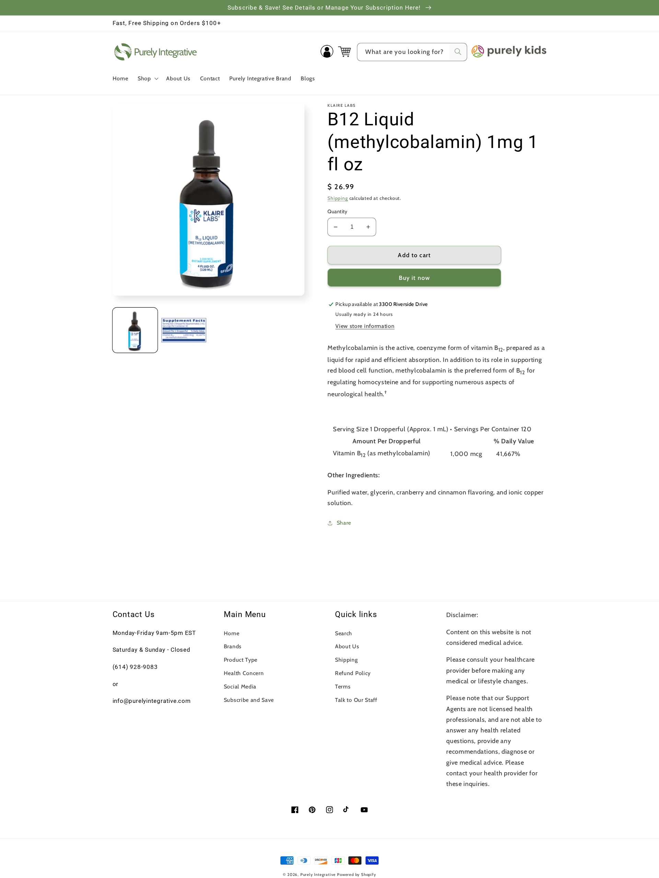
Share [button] (344, 522)
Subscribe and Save (249, 699)
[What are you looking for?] (458, 52)
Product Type (240, 659)
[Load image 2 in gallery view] (183, 330)
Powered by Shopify (356, 874)
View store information (364, 325)
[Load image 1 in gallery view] (135, 330)
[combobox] (412, 52)
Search (343, 633)
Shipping (337, 198)
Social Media (240, 686)
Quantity (337, 211)
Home (232, 633)
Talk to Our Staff (356, 699)
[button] (147, 78)
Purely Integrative (318, 874)
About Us (347, 646)
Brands (233, 646)
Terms (342, 686)
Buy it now (414, 277)
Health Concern (244, 673)
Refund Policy (353, 673)
